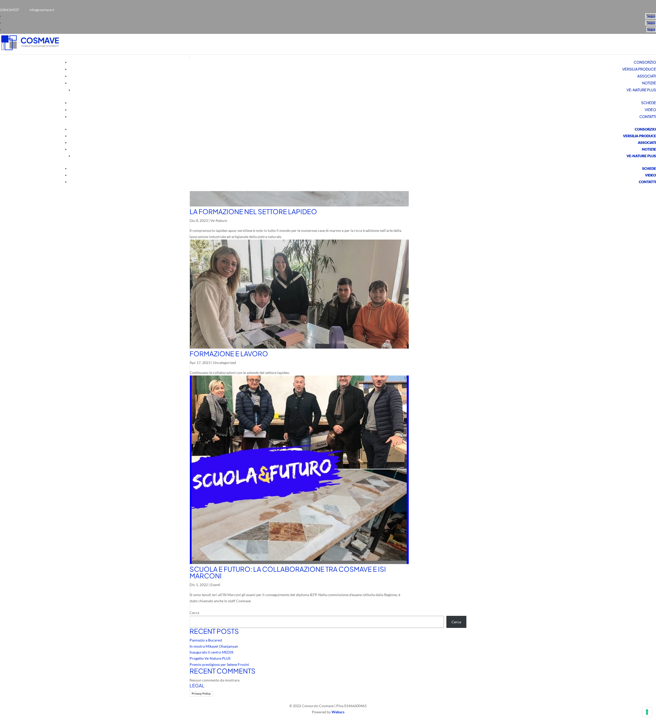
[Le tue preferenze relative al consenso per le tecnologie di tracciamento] (647, 712)
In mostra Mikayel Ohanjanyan (214, 646)
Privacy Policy (201, 693)
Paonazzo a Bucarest (206, 640)
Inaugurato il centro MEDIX (211, 652)
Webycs (338, 712)
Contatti (647, 116)
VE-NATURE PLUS (641, 89)
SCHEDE (648, 102)
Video (650, 109)
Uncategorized (224, 362)
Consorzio (645, 62)
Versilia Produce (639, 69)
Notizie (649, 83)
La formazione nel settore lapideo (253, 211)
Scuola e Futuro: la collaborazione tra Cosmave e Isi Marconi (288, 572)
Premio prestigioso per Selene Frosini (219, 664)
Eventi (215, 584)
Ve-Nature (218, 220)
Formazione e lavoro (229, 353)
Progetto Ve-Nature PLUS (210, 658)
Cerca (194, 612)
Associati (646, 76)
